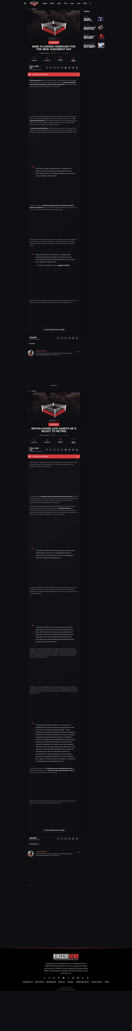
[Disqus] (54, 908)
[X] (50, 67)
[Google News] (54, 67)
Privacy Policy (97, 982)
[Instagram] (69, 67)
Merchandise (51, 982)
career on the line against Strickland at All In (60, 770)
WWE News (34, 9)
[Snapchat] (73, 67)
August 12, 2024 (63, 265)
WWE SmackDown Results (90, 43)
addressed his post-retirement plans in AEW (60, 768)
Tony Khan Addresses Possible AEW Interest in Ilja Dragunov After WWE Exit (89, 19)
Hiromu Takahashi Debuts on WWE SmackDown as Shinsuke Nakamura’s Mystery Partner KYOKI (89, 37)
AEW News (34, 391)
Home (45, 3)
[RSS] (88, 978)
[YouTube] (65, 67)
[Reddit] (76, 67)
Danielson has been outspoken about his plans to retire (56, 496)
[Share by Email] (76, 338)
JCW (78, 3)
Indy (85, 3)
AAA (72, 3)
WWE (52, 3)
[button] (90, 3)
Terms (107, 982)
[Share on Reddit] (73, 338)
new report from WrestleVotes (39, 128)
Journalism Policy (82, 982)
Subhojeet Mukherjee (45, 53)
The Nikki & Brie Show (64, 508)
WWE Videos (86, 25)
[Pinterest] (62, 67)
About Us (61, 982)
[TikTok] (83, 978)
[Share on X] (62, 338)
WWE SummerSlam (35, 80)
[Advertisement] (40, 193)
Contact (70, 982)
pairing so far (40, 207)
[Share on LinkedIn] (65, 338)
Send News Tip (28, 982)
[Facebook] (47, 67)
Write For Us (39, 982)
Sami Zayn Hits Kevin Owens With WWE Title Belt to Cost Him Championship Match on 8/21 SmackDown (90, 28)
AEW (59, 3)
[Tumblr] (68, 978)
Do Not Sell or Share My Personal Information (66, 989)
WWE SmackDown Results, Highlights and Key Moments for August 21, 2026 (90, 46)
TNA (65, 3)
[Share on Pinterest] (69, 338)
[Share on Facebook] (58, 338)
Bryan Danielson (33, 844)
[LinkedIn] (58, 67)
